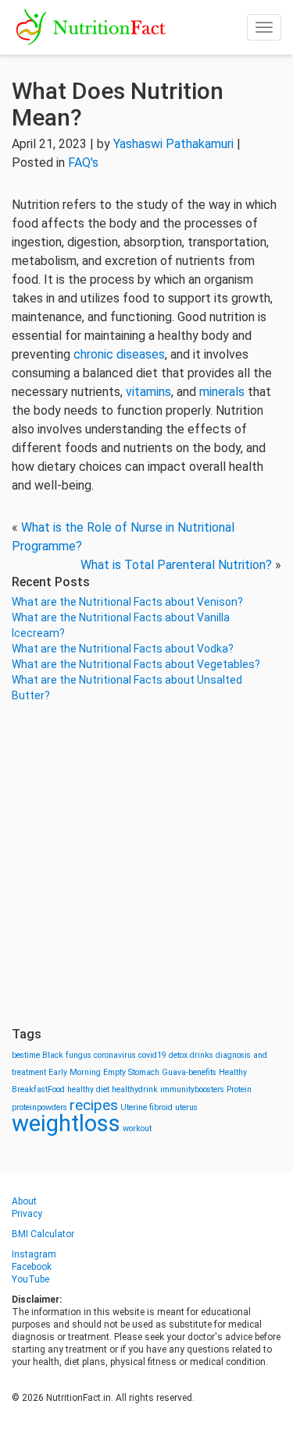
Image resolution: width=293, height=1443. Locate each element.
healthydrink (135, 1089)
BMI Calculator (43, 1234)
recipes (94, 1105)
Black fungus (66, 1055)
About (24, 1201)
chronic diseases (119, 354)
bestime (26, 1055)
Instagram (34, 1254)
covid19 (152, 1055)
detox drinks (191, 1055)
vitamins (148, 391)
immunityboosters (192, 1089)
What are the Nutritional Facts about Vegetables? (136, 664)
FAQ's (83, 162)
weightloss (66, 1123)
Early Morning (74, 1072)
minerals (222, 391)
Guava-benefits (189, 1072)
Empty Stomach (131, 1072)
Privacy (27, 1213)
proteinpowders (39, 1107)
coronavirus (115, 1055)
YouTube (30, 1279)
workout (137, 1128)
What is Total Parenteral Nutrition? (176, 564)
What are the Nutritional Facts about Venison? (127, 602)
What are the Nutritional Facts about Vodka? (123, 648)
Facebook (32, 1266)
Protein (239, 1089)
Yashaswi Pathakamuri (173, 143)
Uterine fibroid (146, 1107)
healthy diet (88, 1089)
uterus (186, 1107)
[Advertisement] (146, 865)
